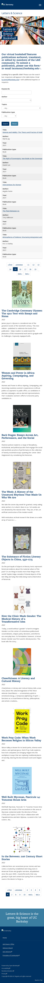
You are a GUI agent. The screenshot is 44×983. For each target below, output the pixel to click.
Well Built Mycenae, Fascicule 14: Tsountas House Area (21, 798)
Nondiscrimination (8, 971)
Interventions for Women (12, 185)
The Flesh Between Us (11, 211)
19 (36, 269)
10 (25, 894)
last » (28, 274)
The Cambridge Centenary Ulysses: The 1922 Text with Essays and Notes (22, 313)
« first (11, 265)
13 (39, 265)
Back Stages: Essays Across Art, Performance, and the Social (20, 436)
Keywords (6, 89)
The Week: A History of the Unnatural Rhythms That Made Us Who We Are (21, 494)
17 (26, 269)
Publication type (8, 112)
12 (34, 265)
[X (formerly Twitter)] (3, 934)
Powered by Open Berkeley (10, 966)
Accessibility (6, 968)
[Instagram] (12, 934)
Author (4, 97)
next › (21, 274)
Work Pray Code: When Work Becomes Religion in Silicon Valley (21, 739)
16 (21, 269)
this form (35, 65)
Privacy (4, 974)
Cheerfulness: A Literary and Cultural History (18, 680)
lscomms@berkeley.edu (26, 68)
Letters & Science (12, 13)
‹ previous (19, 265)
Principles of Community (11, 955)
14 (11, 269)
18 (31, 269)
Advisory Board (8, 948)
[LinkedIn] (8, 934)
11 (29, 265)
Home (5, 938)
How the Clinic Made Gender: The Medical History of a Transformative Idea (21, 618)
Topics (4, 104)
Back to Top (38, 980)
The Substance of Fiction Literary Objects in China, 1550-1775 (21, 558)
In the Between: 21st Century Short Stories (22, 858)
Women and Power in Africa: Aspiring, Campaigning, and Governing (18, 375)
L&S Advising (7, 952)
